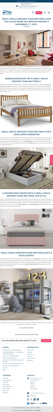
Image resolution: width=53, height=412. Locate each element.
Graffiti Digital (37, 410)
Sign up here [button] (46, 340)
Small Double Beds (7, 380)
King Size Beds (6, 384)
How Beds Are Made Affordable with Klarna (13, 363)
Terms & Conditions (23, 7)
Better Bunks (6, 390)
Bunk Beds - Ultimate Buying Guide (11, 356)
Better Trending (6, 388)
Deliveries (29, 352)
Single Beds (5, 378)
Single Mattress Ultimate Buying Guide (12, 350)
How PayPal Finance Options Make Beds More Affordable (13, 360)
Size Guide (5, 368)
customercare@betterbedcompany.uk (37, 393)
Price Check (30, 354)
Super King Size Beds (8, 386)
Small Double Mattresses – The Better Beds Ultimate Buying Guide (13, 352)
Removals (29, 356)
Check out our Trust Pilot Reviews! (11, 365)
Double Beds (6, 382)
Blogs (4, 370)
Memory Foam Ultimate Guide (10, 358)
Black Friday (30, 360)
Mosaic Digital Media (27, 410)
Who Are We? (30, 350)
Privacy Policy (31, 7)
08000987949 (33, 395)
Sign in (39, 12)
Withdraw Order (31, 358)
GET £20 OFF (51, 160)
